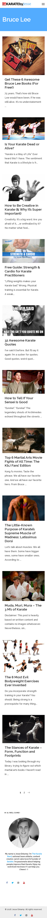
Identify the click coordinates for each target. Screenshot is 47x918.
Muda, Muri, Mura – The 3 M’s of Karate (23, 607)
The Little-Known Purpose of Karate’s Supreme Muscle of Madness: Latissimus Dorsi (21, 533)
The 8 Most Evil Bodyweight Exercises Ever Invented (22, 681)
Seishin (10, 862)
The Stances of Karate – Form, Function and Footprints (23, 751)
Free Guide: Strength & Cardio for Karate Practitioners (22, 271)
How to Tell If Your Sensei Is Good (19, 400)
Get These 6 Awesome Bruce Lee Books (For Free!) (22, 83)
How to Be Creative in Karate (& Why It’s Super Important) (23, 209)
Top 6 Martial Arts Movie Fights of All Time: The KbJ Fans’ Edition (23, 461)
